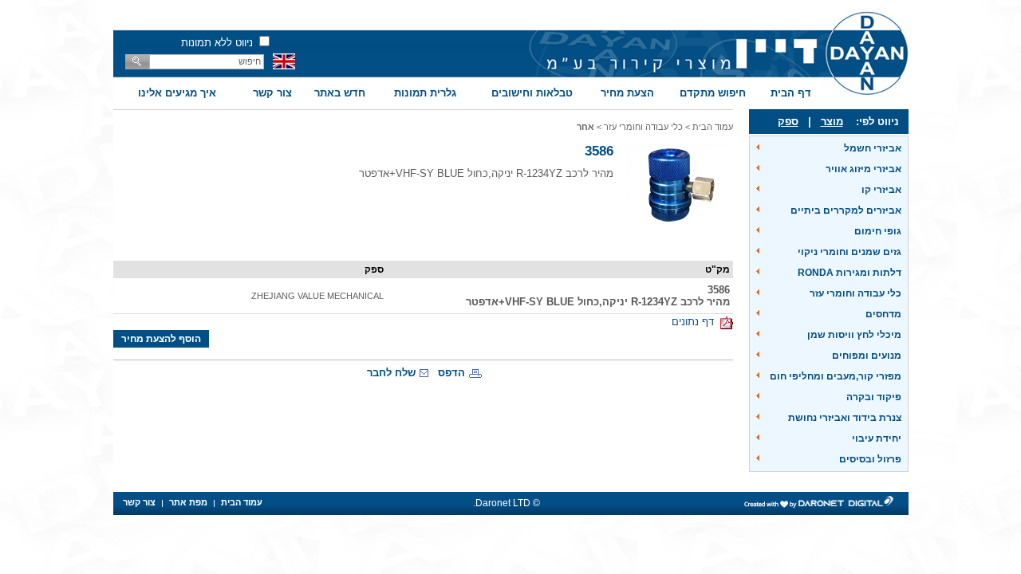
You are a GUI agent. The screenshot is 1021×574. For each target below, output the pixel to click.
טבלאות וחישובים (532, 93)
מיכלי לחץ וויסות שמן (854, 334)
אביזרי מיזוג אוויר (863, 169)
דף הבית (791, 93)
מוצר (832, 122)
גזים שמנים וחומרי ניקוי (849, 252)
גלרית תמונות (425, 93)
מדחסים (883, 314)
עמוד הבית (712, 127)
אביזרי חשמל (872, 148)
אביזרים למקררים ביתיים (845, 210)
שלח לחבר (391, 373)
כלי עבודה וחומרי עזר (855, 293)
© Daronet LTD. (506, 503)
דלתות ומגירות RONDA (849, 272)
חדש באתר (339, 93)
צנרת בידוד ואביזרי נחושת (844, 417)
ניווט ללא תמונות (217, 43)
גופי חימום (877, 231)
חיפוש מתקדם (713, 93)
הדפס (451, 373)
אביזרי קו (881, 189)
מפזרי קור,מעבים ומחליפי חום (835, 376)
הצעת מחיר (627, 93)
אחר (585, 127)
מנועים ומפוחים (866, 355)
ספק (788, 122)
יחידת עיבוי (876, 438)
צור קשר (272, 93)
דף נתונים (696, 322)
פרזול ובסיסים (870, 459)
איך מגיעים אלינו (177, 93)
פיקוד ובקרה (873, 397)
